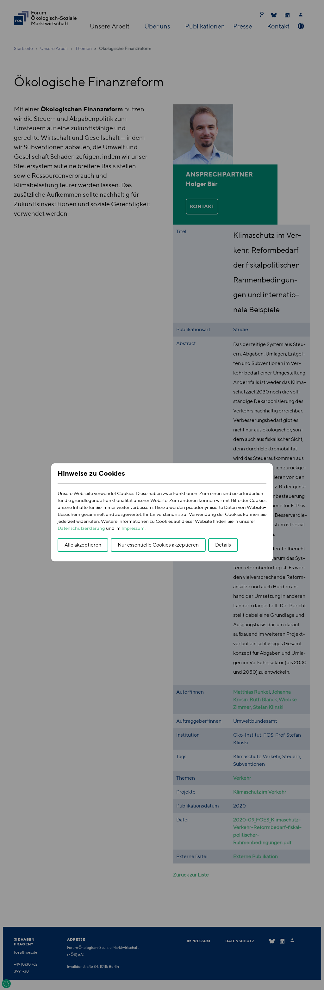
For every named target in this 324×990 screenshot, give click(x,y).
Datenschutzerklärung (81, 528)
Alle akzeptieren (83, 545)
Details (223, 545)
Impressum (133, 528)
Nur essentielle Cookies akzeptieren (158, 545)
